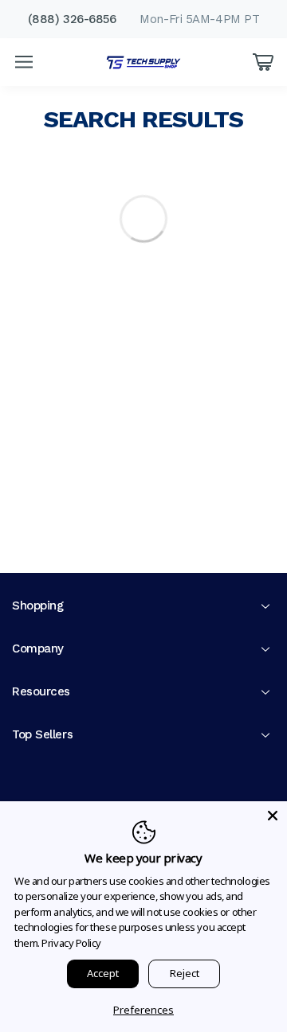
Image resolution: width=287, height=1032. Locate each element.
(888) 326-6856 (72, 19)
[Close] (273, 816)
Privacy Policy (71, 943)
